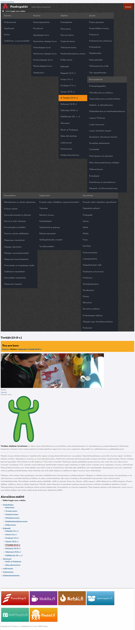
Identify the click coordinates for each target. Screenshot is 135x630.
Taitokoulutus (38, 73)
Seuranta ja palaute (91, 309)
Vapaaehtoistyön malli (92, 265)
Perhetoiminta (66, 149)
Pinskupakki (87, 215)
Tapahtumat (9, 28)
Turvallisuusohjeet (46, 246)
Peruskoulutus (88, 290)
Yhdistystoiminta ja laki (99, 66)
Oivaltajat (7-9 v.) (68, 86)
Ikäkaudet (64, 67)
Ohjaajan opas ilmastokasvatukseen (98, 322)
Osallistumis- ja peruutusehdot (16, 41)
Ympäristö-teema (67, 41)
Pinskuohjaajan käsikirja (92, 316)
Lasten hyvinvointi (96, 125)
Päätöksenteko (95, 53)
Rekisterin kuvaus (46, 215)
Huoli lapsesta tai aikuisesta (101, 156)
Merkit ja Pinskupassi (69, 130)
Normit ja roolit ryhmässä (15, 221)
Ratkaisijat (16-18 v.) (68, 104)
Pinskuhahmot (95, 47)
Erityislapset (94, 176)
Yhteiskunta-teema (68, 48)
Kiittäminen (87, 278)
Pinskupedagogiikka (97, 86)
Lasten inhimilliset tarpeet (100, 131)
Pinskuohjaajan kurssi (42, 48)
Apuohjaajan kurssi (41, 35)
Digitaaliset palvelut (91, 208)
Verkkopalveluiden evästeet (50, 240)
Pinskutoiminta (10, 22)
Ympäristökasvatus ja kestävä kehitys (104, 99)
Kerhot (7, 35)
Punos (85, 240)
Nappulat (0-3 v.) (68, 73)
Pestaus (86, 296)
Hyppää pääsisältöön (7, 2)
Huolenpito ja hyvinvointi (93, 272)
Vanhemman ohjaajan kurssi (45, 54)
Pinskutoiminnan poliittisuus (100, 41)
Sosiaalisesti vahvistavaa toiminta (103, 137)
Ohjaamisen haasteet (13, 284)
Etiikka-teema (66, 60)
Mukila (86, 234)
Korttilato (87, 246)
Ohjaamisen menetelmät (14, 240)
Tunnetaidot (94, 149)
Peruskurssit (38, 28)
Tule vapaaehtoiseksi (98, 73)
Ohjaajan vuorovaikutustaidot (16, 253)
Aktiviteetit (65, 123)
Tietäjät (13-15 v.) (70, 98)
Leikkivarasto (66, 143)
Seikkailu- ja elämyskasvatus (101, 105)
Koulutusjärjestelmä (41, 22)
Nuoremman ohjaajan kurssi (45, 41)
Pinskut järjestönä (96, 22)
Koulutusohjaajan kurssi (43, 60)
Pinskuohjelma (66, 22)
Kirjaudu (128, 7)
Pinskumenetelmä (90, 253)
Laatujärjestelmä (90, 259)
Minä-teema (65, 29)
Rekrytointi (87, 303)
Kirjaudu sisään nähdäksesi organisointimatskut (59, 202)
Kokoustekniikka (96, 60)
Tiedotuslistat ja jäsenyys (49, 227)
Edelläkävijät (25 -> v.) (70, 117)
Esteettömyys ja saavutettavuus (102, 182)
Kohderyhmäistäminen (69, 155)
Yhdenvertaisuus (96, 169)
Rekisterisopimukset (47, 234)
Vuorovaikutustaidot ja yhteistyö (17, 215)
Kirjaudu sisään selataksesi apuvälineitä (99, 202)
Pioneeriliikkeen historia (99, 28)
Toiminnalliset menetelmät (15, 278)
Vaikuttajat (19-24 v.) (69, 110)
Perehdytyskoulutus (91, 284)
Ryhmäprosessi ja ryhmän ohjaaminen (20, 202)
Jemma (86, 221)
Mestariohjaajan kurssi (42, 66)
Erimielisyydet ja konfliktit (15, 227)
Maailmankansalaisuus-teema (72, 54)
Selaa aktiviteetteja (68, 136)
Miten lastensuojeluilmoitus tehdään (104, 163)
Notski (85, 227)
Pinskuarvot (94, 35)
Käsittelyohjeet (45, 221)
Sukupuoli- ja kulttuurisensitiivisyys (103, 188)
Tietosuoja (43, 208)
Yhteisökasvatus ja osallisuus (101, 93)
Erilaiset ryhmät (10, 209)
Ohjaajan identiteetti (12, 247)
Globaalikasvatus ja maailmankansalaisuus (107, 111)
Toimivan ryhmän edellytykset (16, 234)
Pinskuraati (87, 328)
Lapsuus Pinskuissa (97, 118)
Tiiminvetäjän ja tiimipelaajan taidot (19, 265)
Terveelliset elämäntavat (99, 143)
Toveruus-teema (67, 35)
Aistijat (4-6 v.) (66, 79)
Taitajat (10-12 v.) (67, 92)
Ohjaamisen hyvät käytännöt (16, 259)
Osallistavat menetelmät (14, 272)
